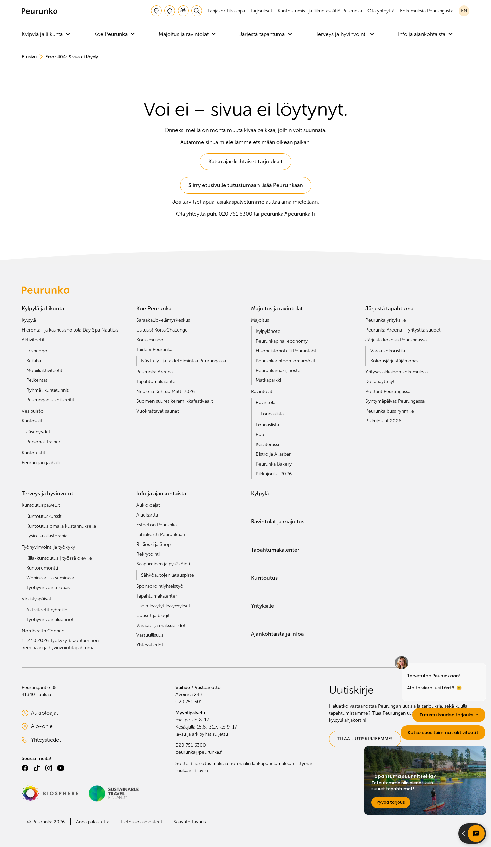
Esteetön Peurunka (156, 524)
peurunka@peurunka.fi (288, 214)
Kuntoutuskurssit (44, 516)
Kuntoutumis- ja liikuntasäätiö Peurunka (320, 11)
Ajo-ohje (52, 727)
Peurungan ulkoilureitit (50, 399)
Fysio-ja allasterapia (46, 535)
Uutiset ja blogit (153, 615)
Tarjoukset (261, 11)
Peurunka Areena (154, 371)
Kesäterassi (267, 444)
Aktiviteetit (33, 339)
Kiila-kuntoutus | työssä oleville (59, 558)
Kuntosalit (32, 420)
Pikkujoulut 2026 (274, 473)
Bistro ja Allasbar (273, 454)
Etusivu (29, 56)
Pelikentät (36, 380)
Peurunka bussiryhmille (389, 411)
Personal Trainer (43, 441)
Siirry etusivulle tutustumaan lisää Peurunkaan (245, 185)
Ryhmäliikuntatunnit (47, 390)
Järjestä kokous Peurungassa (396, 339)
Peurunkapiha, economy (282, 341)
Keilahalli (35, 360)
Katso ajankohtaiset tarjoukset (245, 161)
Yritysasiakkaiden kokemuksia (396, 371)
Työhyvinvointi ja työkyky (48, 547)
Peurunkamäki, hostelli (279, 370)
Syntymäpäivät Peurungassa (395, 401)
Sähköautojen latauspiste (167, 575)
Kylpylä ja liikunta (43, 34)
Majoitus (260, 320)
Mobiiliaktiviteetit (44, 370)
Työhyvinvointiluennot (50, 619)
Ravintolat (261, 391)
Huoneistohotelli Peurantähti (286, 350)
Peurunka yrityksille (385, 320)
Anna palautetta (92, 821)
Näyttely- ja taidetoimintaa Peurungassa (183, 360)
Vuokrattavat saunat (157, 411)
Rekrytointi (148, 554)
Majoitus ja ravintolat (184, 34)
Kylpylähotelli (269, 331)
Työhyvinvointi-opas (48, 587)
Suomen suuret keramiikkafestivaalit (174, 401)
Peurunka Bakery (274, 464)
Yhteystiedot (149, 644)
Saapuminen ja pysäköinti (163, 563)
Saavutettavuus (189, 821)
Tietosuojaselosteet (141, 821)
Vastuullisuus (149, 635)
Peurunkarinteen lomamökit (286, 360)
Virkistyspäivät (36, 598)
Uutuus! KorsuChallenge (162, 330)
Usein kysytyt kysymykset (163, 605)
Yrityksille (262, 606)
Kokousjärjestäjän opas (394, 360)
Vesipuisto (33, 411)
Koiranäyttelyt (380, 381)
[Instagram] (48, 768)
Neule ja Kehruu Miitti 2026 (165, 391)
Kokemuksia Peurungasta (426, 11)
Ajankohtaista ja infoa (277, 634)
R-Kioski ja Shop (153, 544)
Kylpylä (29, 320)
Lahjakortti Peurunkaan (160, 534)
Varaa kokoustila (387, 350)
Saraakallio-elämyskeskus (163, 320)
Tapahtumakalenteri (157, 381)
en (464, 11)
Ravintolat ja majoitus (277, 521)
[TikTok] (37, 768)
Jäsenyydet (38, 431)
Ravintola (265, 402)
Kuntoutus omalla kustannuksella (61, 526)
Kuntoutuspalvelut (41, 505)
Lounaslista (272, 413)
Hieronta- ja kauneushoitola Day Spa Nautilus (70, 330)
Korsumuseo (149, 339)
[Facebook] (25, 768)
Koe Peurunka (111, 34)
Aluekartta (147, 515)
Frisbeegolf (38, 350)
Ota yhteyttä (380, 11)
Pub (260, 434)
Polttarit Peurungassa (387, 391)
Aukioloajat (148, 505)
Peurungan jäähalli (41, 462)
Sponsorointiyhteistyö (159, 586)
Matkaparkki (268, 380)
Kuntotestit (33, 452)
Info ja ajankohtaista (422, 34)
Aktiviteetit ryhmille (46, 609)
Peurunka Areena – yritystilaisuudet (403, 330)
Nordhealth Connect (44, 630)
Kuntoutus (264, 578)
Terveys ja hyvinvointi (342, 34)
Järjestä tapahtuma (262, 34)
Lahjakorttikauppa (226, 11)
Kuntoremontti (42, 568)
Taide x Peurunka (154, 349)
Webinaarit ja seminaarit (51, 577)
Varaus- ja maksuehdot (161, 625)
